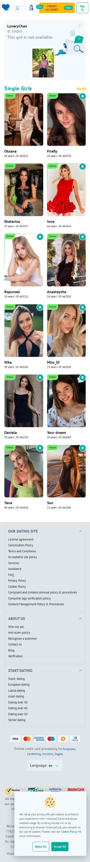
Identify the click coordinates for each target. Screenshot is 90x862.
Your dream (56, 432)
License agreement (20, 539)
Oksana (10, 151)
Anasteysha (56, 291)
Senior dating (16, 720)
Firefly (52, 151)
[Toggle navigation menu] (19, 8)
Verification (15, 656)
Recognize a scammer (22, 639)
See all (81, 89)
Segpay (58, 754)
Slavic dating (16, 679)
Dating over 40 (17, 708)
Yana (8, 502)
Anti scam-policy (19, 633)
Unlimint (47, 754)
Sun (50, 502)
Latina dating (16, 691)
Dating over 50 (17, 714)
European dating (19, 685)
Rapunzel (12, 291)
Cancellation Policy (20, 545)
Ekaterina (12, 221)
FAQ (11, 575)
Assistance (15, 569)
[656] (32, 8)
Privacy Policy (17, 581)
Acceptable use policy (22, 557)
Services (13, 563)
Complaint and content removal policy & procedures (42, 592)
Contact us (15, 644)
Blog (11, 650)
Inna (50, 221)
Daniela (10, 432)
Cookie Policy (69, 831)
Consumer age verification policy (29, 598)
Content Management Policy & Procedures (36, 604)
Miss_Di (53, 362)
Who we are (16, 627)
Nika (8, 362)
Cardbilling (34, 754)
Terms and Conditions (22, 551)
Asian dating (16, 696)
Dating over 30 (17, 702)
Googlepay (69, 749)
